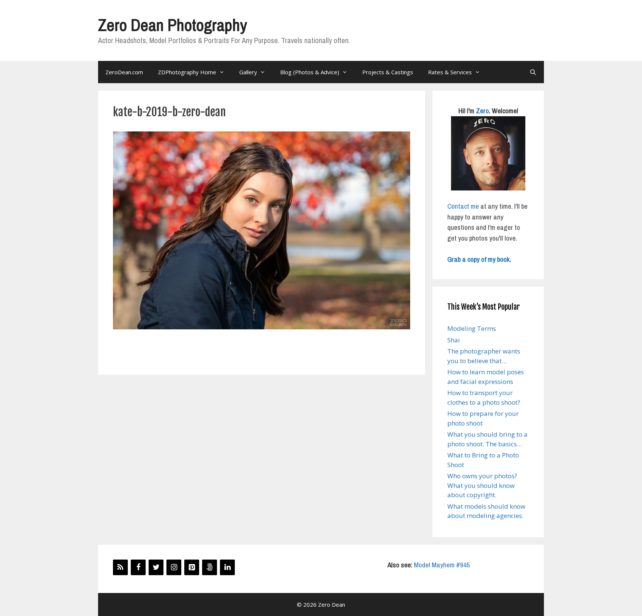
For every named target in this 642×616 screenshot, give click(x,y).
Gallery (248, 72)
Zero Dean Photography (172, 24)
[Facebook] (138, 567)
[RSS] (120, 567)
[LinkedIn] (227, 567)
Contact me (463, 206)
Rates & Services (450, 72)
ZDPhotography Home (187, 72)
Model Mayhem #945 (442, 565)
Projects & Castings (387, 72)
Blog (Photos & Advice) (309, 72)
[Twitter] (156, 567)
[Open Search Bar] (533, 72)
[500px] (209, 567)
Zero (482, 110)
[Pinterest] (191, 567)
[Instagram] (173, 567)
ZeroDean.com (124, 72)
